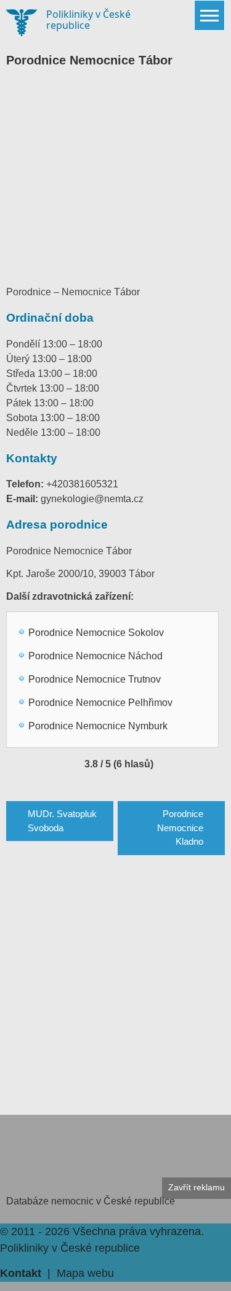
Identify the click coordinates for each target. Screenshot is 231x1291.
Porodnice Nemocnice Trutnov (94, 679)
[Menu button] (209, 15)
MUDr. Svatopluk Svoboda (62, 820)
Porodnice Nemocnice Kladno (180, 827)
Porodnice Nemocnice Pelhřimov (100, 702)
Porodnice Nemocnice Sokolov (96, 632)
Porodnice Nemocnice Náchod (95, 656)
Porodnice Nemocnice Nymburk (98, 726)
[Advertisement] (115, 172)
